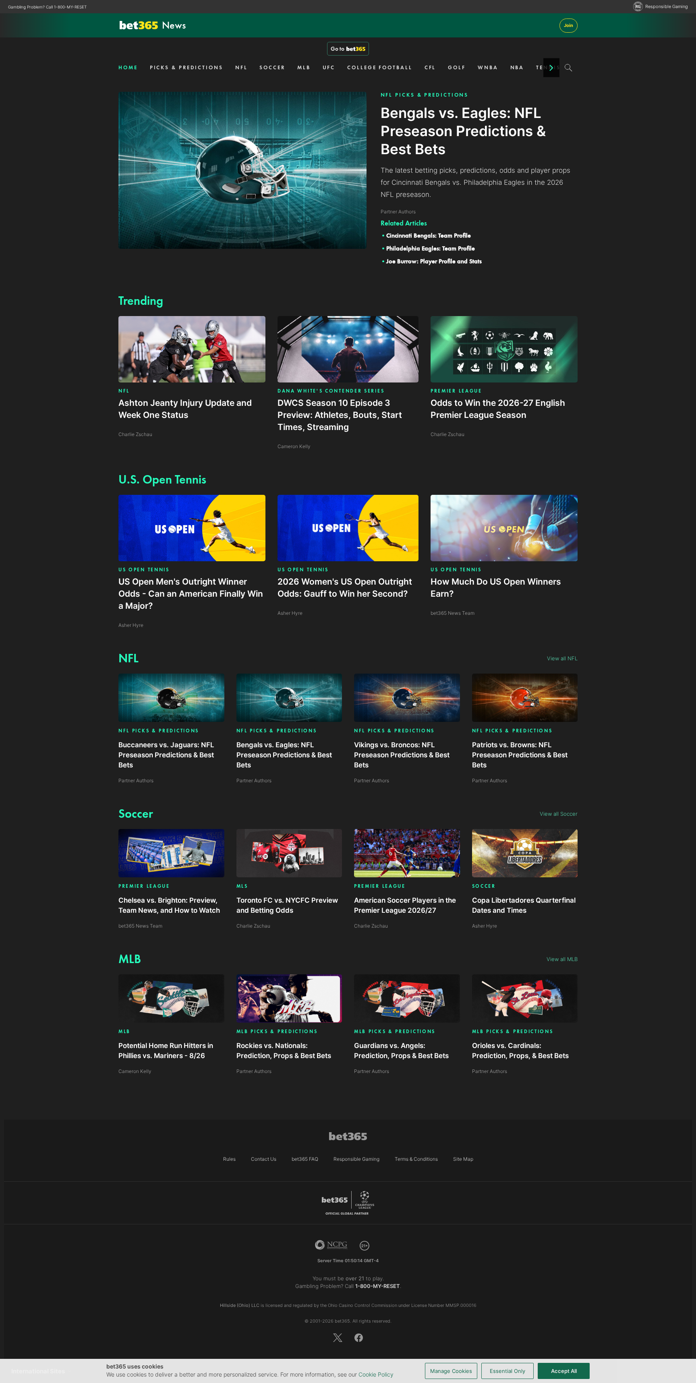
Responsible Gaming (666, 6)
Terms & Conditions (416, 1159)
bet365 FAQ (305, 1159)
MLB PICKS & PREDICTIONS (277, 1032)
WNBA (488, 67)
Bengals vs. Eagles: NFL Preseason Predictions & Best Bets (284, 755)
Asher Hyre (484, 926)
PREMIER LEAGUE (456, 391)
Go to (337, 48)
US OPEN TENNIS (144, 569)
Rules (229, 1159)
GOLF (457, 67)
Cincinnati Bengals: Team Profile (428, 236)
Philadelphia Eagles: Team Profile (430, 248)
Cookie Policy (376, 1374)
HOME (128, 67)
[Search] (568, 68)
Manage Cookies (451, 1371)
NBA (517, 67)
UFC (329, 67)
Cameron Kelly (134, 1071)
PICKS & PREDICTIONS (186, 67)
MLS (242, 886)
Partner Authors (135, 780)
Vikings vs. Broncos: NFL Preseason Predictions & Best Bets (402, 755)
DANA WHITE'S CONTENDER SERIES (331, 391)
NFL (241, 67)
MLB (304, 67)
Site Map (463, 1159)
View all (562, 658)
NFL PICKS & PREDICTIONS (425, 95)
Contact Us (263, 1159)
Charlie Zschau (253, 926)
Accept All (564, 1371)
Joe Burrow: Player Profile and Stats (434, 261)
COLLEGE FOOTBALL (379, 67)
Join (568, 25)
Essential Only (507, 1371)
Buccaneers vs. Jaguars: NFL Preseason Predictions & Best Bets (166, 755)
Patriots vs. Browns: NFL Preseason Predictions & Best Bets (520, 755)
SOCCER (272, 67)
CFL (430, 67)
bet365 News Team (140, 926)
